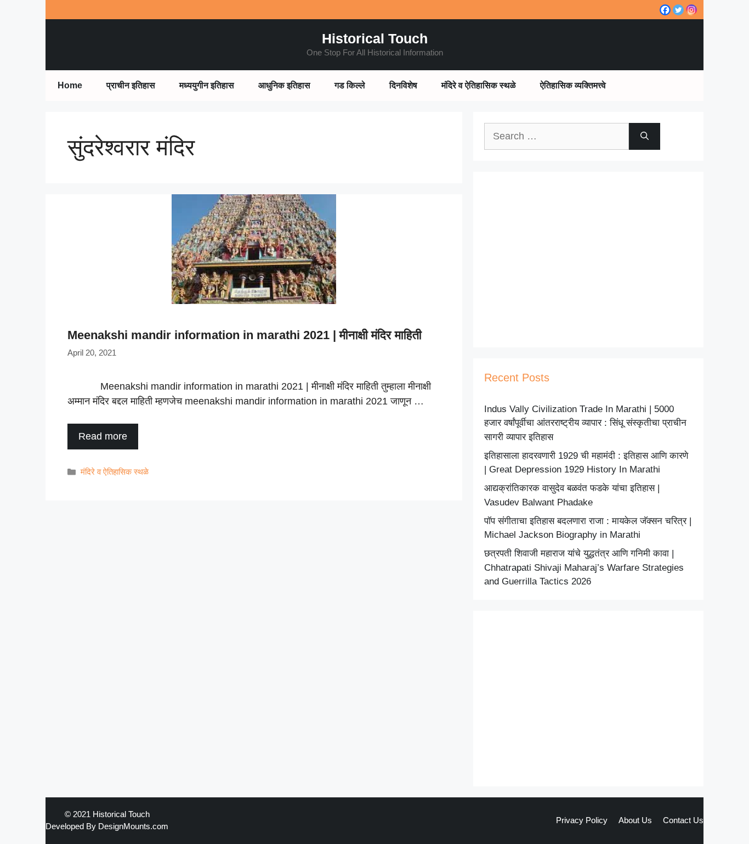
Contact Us (683, 820)
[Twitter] (678, 9)
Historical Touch (375, 38)
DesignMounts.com (133, 826)
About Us (635, 820)
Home (70, 85)
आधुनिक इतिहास (284, 85)
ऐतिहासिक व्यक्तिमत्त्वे (573, 85)
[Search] (644, 136)
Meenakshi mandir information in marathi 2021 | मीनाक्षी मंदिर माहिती (244, 335)
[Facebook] (665, 9)
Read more (102, 436)
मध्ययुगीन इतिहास (206, 85)
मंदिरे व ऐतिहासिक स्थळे (478, 85)
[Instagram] (691, 9)
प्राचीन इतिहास (130, 85)
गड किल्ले (349, 85)
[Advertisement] (588, 259)
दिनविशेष (403, 85)
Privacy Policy (582, 820)
